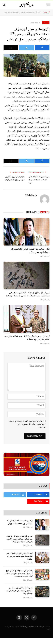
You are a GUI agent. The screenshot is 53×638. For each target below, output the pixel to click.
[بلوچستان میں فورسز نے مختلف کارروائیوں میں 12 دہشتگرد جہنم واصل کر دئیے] (26, 65)
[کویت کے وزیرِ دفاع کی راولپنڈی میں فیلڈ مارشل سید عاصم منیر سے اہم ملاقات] (26, 319)
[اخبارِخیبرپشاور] (26, 5)
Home (38, 12)
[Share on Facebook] (42, 47)
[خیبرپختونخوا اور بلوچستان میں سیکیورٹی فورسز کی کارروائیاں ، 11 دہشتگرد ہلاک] (42, 591)
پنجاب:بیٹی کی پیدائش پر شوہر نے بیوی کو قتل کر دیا (14, 178)
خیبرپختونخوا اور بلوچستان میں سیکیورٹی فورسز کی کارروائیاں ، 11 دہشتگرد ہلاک (19, 590)
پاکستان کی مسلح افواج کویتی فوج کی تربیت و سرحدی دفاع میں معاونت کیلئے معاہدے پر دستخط (19, 573)
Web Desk (31, 195)
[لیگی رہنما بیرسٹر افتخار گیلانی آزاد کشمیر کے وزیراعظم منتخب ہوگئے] (26, 231)
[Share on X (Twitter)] (26, 47)
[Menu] (48, 5)
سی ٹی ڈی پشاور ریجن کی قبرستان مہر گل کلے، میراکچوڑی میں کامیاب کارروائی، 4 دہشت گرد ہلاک (27, 294)
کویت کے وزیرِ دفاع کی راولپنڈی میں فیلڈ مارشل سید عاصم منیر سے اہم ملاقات (26, 337)
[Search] (4, 5)
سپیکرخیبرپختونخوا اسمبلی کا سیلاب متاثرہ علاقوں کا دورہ (39, 179)
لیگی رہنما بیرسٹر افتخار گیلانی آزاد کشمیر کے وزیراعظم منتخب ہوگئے (30, 250)
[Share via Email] (11, 47)
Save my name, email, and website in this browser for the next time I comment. (27, 424)
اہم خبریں (45, 22)
